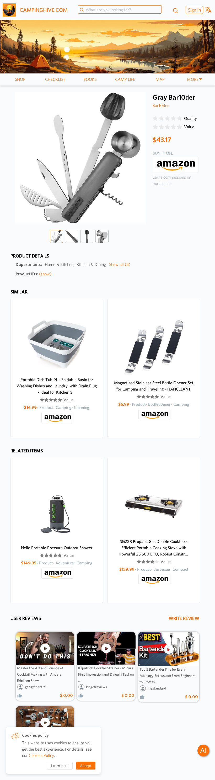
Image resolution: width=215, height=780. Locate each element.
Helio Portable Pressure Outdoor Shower (57, 548)
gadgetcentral (35, 687)
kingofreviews (96, 687)
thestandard (156, 688)
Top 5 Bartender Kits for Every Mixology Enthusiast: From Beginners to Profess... (167, 675)
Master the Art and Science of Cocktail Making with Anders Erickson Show (40, 674)
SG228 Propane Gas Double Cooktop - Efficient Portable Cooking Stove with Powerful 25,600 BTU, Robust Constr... (153, 548)
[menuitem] (194, 10)
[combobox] (120, 10)
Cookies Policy (41, 755)
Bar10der (161, 105)
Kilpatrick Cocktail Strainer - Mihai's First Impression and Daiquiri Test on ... (106, 674)
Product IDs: (33, 274)
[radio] (155, 118)
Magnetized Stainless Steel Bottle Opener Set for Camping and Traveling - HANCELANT (153, 386)
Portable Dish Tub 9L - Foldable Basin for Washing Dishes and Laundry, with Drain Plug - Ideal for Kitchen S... (57, 386)
